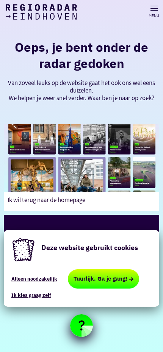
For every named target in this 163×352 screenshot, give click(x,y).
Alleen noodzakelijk (34, 279)
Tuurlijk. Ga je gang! (100, 278)
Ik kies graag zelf (31, 295)
